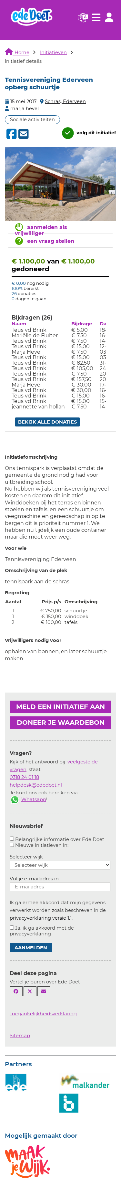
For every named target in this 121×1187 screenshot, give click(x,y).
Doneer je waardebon (61, 722)
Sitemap (20, 1036)
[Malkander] (84, 1081)
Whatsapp (33, 799)
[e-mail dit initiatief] (23, 134)
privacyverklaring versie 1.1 (41, 918)
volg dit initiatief (95, 133)
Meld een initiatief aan (60, 707)
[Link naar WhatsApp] (15, 799)
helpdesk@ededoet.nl (36, 785)
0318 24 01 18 (24, 777)
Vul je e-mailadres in (34, 879)
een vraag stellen (50, 241)
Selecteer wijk (26, 857)
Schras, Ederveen (65, 101)
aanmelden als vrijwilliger (41, 230)
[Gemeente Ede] (16, 1082)
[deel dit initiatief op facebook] (11, 134)
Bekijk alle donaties (47, 422)
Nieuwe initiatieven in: (41, 845)
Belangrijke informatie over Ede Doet (59, 839)
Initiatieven (53, 52)
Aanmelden (31, 948)
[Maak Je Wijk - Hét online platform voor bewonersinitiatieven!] (27, 1160)
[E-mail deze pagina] (43, 991)
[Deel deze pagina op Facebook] (16, 991)
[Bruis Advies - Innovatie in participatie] (68, 1102)
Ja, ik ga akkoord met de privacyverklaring (42, 931)
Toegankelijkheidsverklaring (43, 1014)
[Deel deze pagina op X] (30, 991)
